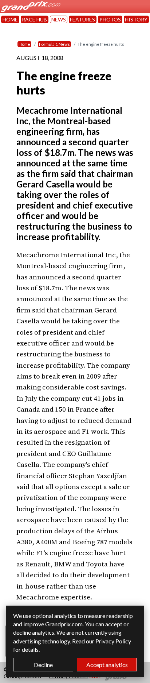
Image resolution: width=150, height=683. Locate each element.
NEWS (58, 19)
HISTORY (136, 19)
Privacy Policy (113, 641)
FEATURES (82, 19)
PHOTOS (110, 19)
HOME (10, 19)
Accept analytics (107, 664)
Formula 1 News (54, 44)
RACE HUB (34, 19)
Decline (43, 664)
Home (24, 44)
